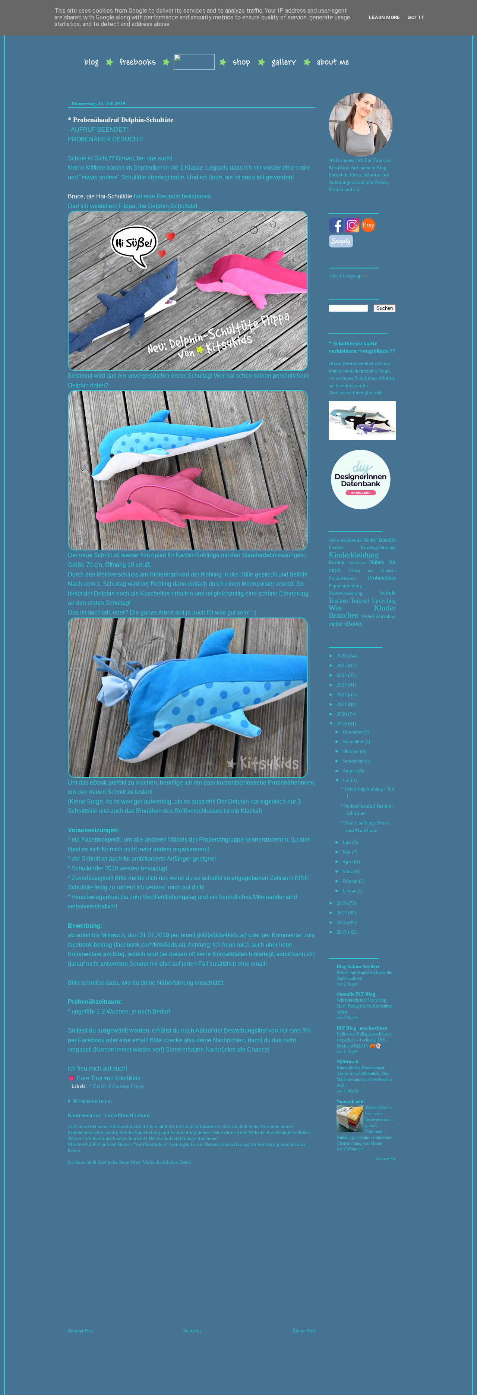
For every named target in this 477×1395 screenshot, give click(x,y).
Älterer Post (304, 1330)
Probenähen (382, 578)
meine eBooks (345, 623)
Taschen (338, 600)
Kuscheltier (356, 562)
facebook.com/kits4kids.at (149, 945)
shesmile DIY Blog (356, 994)
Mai (346, 852)
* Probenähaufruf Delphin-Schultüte (120, 119)
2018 (342, 903)
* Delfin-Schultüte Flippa (117, 1086)
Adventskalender (346, 540)
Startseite (192, 1330)
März (347, 871)
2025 (342, 665)
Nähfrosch (347, 1061)
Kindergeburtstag (378, 547)
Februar (350, 881)
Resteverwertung (346, 593)
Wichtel (367, 616)
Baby (370, 540)
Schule (388, 593)
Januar (349, 890)
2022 (342, 694)
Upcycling (383, 600)
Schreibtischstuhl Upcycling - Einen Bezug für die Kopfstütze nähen (364, 1006)
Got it (415, 17)
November (352, 741)
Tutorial (360, 600)
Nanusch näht (351, 1101)
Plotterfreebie (342, 578)
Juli (346, 780)
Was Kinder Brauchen (362, 611)
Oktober (350, 751)
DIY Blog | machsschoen (362, 1028)
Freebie (336, 547)
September (353, 761)
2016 (342, 922)
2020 (342, 714)
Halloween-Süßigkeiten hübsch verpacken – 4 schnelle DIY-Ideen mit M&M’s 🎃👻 (364, 1040)
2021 (342, 704)
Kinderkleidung (354, 554)
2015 (342, 932)
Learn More (384, 17)
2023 (342, 685)
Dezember (352, 732)
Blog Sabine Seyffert (358, 966)
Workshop (385, 616)
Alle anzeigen (386, 1159)
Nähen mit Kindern (372, 570)
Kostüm (336, 562)
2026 (342, 656)
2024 (342, 675)
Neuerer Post (80, 1330)
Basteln (387, 540)
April (347, 861)
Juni (346, 842)
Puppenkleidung (345, 585)
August (349, 770)
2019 (342, 723)
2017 (342, 912)
